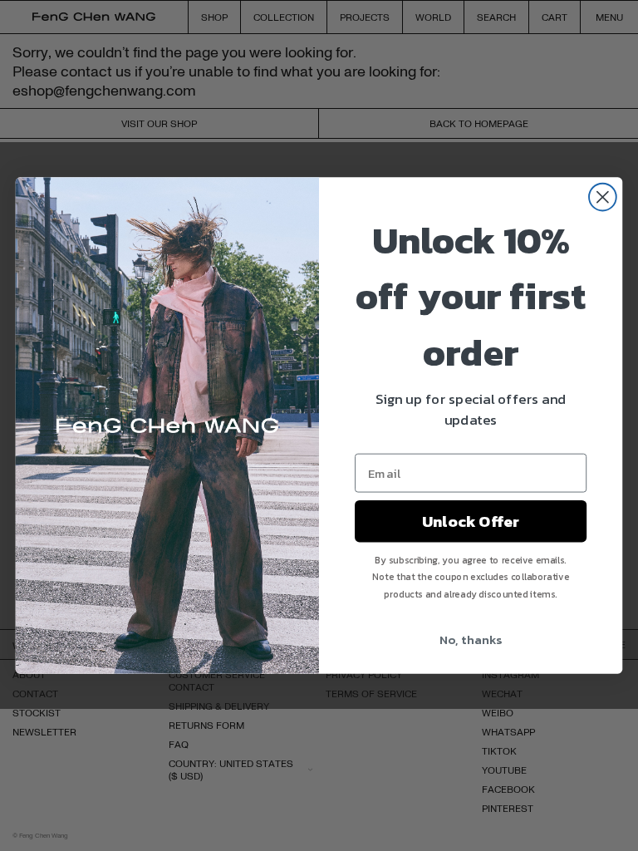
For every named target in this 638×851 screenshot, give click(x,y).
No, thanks (470, 639)
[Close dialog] (602, 197)
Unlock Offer (470, 521)
